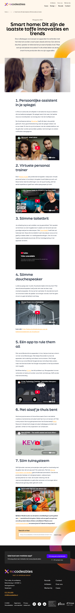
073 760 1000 (9, 592)
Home (6, 12)
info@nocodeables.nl (11, 595)
